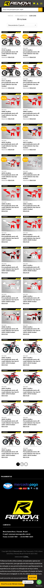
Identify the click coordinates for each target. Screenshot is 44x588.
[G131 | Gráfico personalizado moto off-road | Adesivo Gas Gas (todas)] (11, 69)
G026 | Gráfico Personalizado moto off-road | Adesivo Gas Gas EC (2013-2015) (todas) (31, 422)
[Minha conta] (38, 3)
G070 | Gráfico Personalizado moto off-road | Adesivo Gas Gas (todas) (10, 176)
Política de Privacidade (12, 584)
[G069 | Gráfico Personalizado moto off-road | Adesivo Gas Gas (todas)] (32, 162)
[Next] (26, 464)
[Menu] (41, 3)
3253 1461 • (14, 537)
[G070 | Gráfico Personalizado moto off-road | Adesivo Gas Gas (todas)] (11, 162)
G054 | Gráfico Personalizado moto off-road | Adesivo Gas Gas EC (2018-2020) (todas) (10, 268)
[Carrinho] (34, 3)
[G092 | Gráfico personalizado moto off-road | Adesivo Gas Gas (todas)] (32, 69)
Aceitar (32, 577)
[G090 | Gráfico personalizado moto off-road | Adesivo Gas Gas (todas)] (11, 100)
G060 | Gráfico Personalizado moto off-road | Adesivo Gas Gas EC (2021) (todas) (10, 237)
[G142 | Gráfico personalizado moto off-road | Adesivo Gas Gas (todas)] (11, 39)
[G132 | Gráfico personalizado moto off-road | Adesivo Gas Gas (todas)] (32, 39)
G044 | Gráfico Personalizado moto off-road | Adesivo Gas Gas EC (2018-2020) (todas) (31, 329)
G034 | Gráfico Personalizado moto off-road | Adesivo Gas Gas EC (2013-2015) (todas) (10, 391)
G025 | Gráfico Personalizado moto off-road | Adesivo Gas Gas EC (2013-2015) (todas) (10, 452)
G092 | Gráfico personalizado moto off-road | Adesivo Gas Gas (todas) (31, 83)
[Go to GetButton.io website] (39, 586)
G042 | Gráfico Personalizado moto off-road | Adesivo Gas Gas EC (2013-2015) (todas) (10, 360)
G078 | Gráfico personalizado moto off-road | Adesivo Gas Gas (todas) (10, 145)
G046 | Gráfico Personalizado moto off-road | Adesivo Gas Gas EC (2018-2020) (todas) (10, 329)
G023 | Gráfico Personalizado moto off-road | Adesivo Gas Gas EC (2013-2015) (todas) (31, 452)
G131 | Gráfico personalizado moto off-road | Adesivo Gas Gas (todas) (10, 83)
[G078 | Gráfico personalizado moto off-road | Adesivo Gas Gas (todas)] (11, 131)
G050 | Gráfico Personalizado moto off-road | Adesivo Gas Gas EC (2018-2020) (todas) (10, 299)
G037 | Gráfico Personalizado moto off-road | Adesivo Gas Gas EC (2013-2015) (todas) (31, 360)
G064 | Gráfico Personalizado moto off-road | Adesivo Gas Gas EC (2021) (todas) (10, 206)
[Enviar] (40, 9)
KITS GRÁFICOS (21, 16)
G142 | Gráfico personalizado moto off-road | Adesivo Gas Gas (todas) (10, 52)
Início (10, 16)
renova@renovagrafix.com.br (19, 534)
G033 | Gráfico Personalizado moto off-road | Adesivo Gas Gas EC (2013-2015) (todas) (31, 391)
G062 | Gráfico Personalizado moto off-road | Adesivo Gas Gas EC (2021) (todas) (31, 206)
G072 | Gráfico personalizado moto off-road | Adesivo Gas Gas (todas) (31, 145)
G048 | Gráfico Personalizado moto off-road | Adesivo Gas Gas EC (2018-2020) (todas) (31, 299)
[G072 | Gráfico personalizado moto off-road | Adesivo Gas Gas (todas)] (32, 131)
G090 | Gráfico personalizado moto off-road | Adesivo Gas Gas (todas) (10, 114)
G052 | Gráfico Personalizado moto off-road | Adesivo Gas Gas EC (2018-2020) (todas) (31, 268)
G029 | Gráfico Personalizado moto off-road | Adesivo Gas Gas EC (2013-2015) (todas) (10, 422)
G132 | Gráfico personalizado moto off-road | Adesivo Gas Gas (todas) (31, 52)
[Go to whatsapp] (39, 582)
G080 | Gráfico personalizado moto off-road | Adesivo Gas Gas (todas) (31, 114)
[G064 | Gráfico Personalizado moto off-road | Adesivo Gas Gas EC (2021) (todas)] (11, 193)
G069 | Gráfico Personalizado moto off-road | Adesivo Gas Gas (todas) (31, 176)
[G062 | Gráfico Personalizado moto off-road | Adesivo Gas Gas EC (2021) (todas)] (32, 193)
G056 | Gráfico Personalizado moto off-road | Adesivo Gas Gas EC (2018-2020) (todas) (31, 237)
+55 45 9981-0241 (26, 537)
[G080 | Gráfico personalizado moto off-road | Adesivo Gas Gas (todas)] (32, 100)
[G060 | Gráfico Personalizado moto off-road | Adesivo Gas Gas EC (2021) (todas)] (11, 223)
